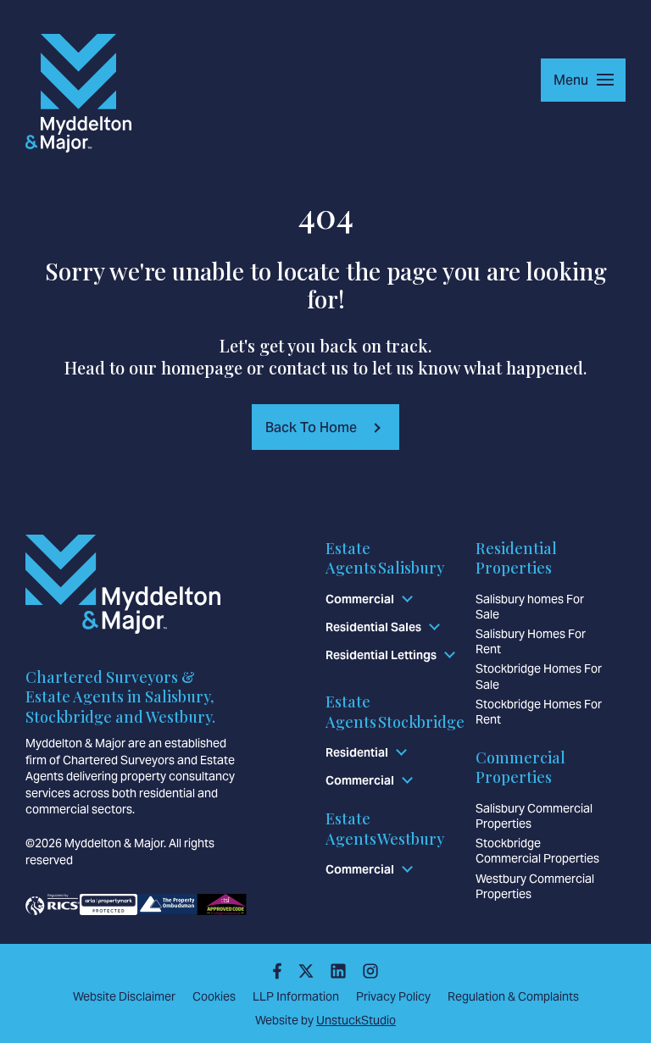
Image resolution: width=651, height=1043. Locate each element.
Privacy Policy (393, 996)
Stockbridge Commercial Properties (537, 850)
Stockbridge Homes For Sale (539, 676)
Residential (357, 752)
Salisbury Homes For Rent (531, 641)
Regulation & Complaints (513, 996)
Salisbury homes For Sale (530, 606)
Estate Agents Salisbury (385, 558)
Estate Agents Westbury (385, 828)
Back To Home (311, 427)
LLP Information (296, 996)
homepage (201, 367)
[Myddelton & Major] (78, 93)
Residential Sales (373, 627)
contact (297, 367)
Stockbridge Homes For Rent (539, 711)
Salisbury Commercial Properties (534, 816)
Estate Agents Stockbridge (395, 711)
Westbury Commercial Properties (535, 886)
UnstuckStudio (356, 1020)
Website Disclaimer (124, 996)
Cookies (214, 996)
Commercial (360, 599)
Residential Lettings (381, 655)
